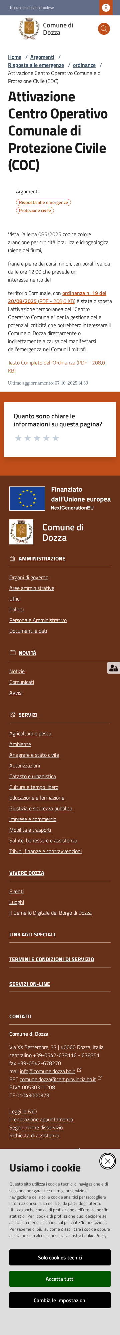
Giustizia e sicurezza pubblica (40, 808)
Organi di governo (28, 577)
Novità (27, 653)
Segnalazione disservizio (36, 1127)
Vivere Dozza (26, 873)
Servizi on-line (29, 984)
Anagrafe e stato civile (34, 755)
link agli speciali (32, 934)
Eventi (16, 891)
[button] (104, 29)
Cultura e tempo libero (33, 787)
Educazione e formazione (36, 798)
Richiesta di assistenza (34, 1135)
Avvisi (15, 693)
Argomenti (42, 57)
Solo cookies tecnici (60, 1257)
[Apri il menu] (9, 29)
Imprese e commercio (32, 819)
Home (14, 57)
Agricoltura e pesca (30, 733)
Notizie (17, 671)
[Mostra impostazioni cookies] (113, 668)
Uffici (14, 599)
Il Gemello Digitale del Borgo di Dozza (50, 913)
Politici (16, 609)
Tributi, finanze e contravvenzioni (45, 851)
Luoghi (16, 902)
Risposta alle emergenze (36, 65)
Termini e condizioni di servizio (51, 959)
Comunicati (21, 682)
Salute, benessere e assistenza (43, 840)
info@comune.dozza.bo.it (47, 1071)
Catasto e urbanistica (32, 776)
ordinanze (84, 65)
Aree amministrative (31, 588)
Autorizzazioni (24, 765)
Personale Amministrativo (38, 620)
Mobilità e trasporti (30, 830)
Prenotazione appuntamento (41, 1119)
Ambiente (20, 744)
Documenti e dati (28, 631)
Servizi (28, 715)
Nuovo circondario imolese (32, 8)
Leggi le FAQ (23, 1111)
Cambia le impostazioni (60, 1300)
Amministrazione (42, 558)
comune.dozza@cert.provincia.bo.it (58, 1079)
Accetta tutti (60, 1279)
